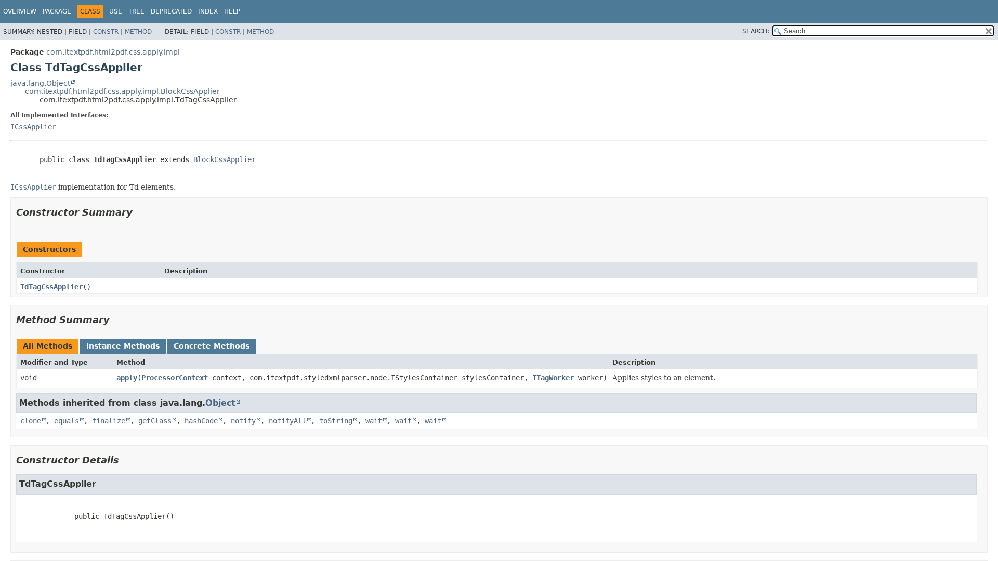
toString (335, 421)
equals (66, 421)
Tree (136, 11)
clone (30, 421)
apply (126, 377)
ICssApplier (33, 127)
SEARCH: (755, 31)
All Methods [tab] (47, 346)
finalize (108, 421)
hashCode (201, 421)
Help (232, 11)
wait (373, 421)
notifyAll (287, 421)
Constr (106, 31)
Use (115, 11)
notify (243, 421)
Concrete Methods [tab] (212, 346)
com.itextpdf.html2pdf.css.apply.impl (113, 52)
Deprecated (171, 11)
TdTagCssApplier (51, 287)
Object (220, 403)
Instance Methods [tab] (123, 346)
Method (138, 31)
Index (208, 11)
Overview (19, 11)
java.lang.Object (40, 83)
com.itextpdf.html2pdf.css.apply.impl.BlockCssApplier (122, 91)
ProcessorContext (174, 377)
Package (57, 11)
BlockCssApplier (224, 159)
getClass (155, 421)
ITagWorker (553, 377)
